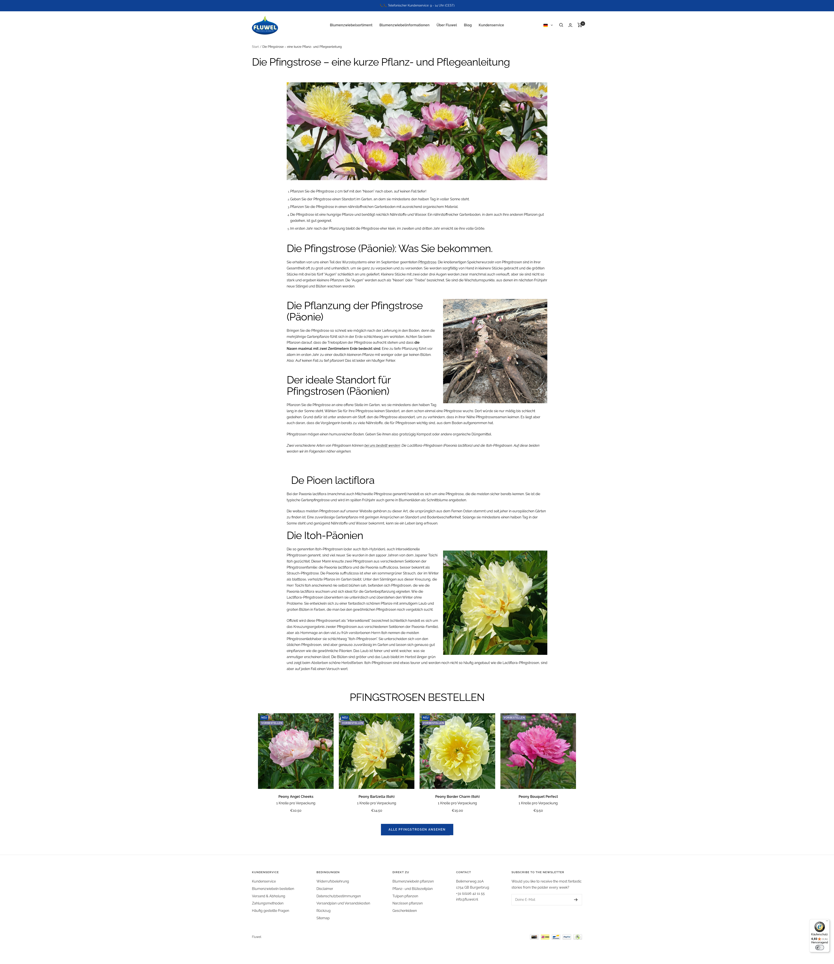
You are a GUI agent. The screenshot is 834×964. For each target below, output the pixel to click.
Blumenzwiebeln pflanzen (413, 881)
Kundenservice (491, 25)
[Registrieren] (576, 899)
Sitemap (323, 918)
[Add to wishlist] (328, 718)
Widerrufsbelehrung (332, 881)
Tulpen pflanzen (405, 896)
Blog (468, 25)
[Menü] (827, 921)
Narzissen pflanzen (407, 903)
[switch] (819, 947)
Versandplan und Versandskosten (343, 903)
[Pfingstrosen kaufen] (417, 131)
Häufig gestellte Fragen (270, 911)
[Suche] (561, 25)
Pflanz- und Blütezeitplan (412, 889)
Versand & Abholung (268, 896)
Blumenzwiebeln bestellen (273, 889)
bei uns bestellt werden (382, 445)
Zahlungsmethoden (267, 903)
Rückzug (323, 911)
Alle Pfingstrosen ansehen (417, 829)
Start (255, 46)
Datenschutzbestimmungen (338, 896)
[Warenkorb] (580, 25)
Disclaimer (324, 889)
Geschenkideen (404, 911)
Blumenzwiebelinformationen (404, 25)
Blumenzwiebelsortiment (351, 25)
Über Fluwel (447, 25)
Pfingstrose (427, 262)
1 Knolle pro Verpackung (295, 803)
